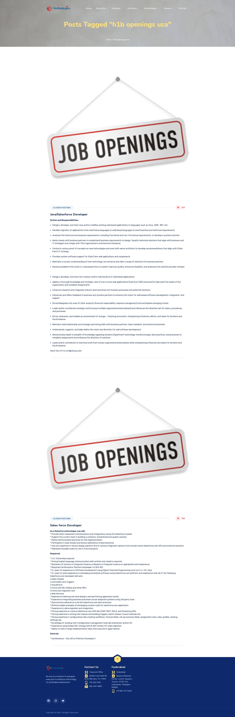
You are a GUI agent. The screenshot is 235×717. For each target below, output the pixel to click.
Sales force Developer (66, 525)
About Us (100, 8)
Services (116, 8)
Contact (182, 8)
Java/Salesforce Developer (69, 214)
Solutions (132, 8)
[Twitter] (63, 701)
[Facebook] (48, 701)
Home (89, 8)
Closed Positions (61, 208)
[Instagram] (56, 701)
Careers (167, 8)
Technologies (150, 8)
